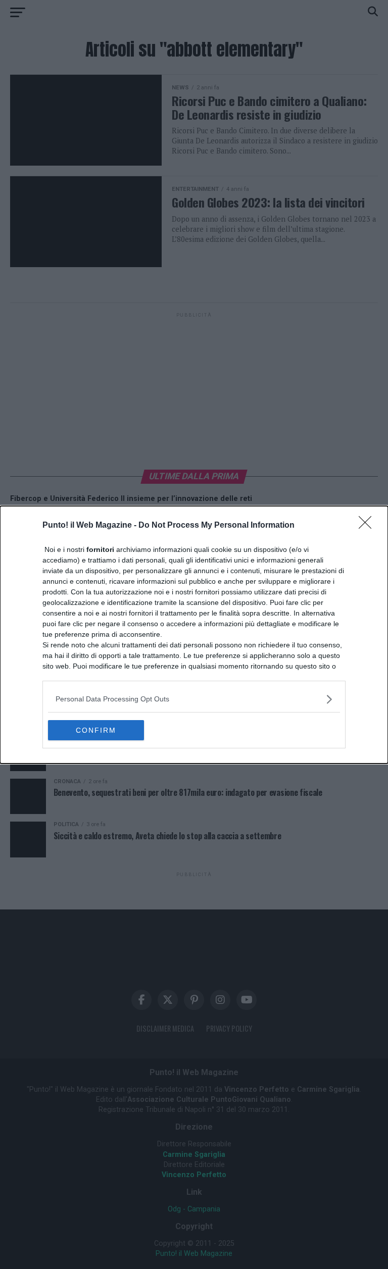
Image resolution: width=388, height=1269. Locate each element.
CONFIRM (96, 730)
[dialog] (194, 635)
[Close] (368, 525)
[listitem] (194, 699)
